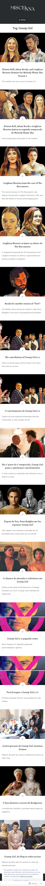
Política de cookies (26, 876)
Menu (23, 20)
